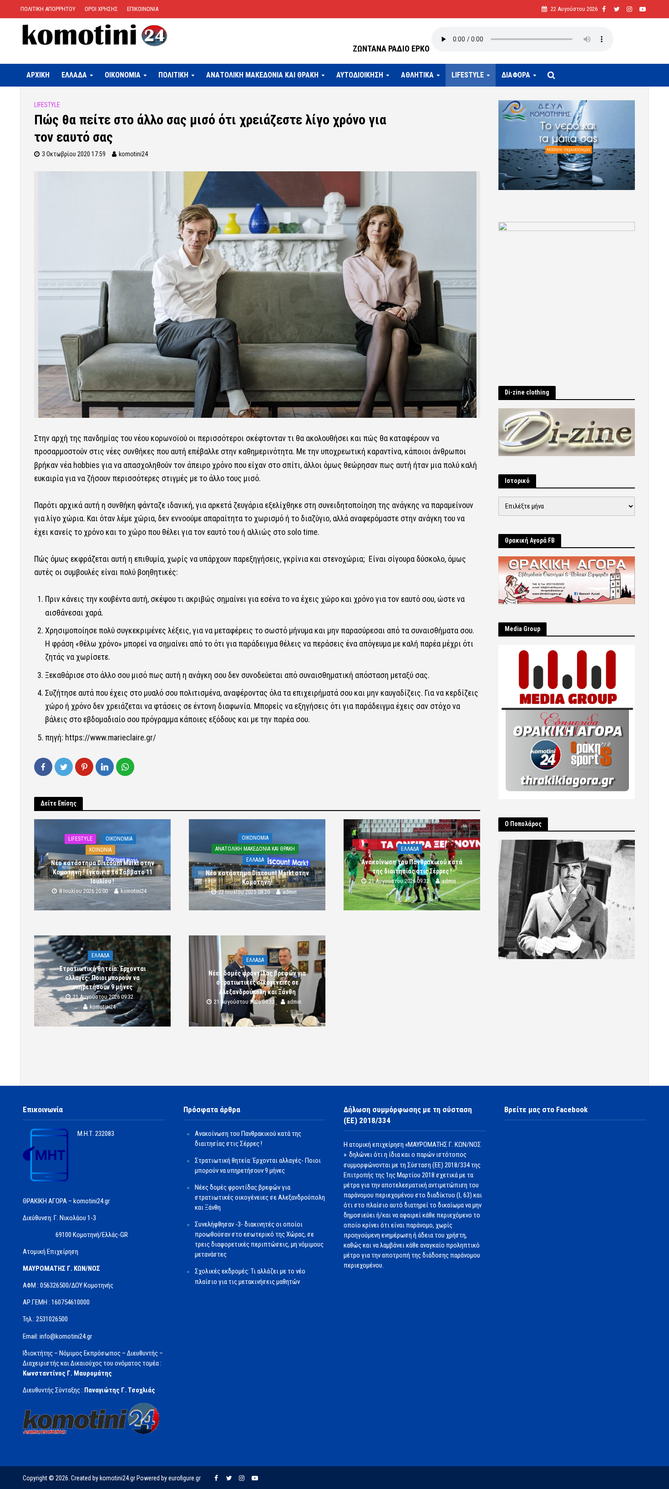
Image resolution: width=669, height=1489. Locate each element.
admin (290, 892)
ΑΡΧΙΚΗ (38, 75)
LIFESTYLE (467, 75)
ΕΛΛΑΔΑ (74, 75)
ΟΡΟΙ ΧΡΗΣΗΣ (101, 8)
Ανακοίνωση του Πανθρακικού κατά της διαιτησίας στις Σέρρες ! (411, 866)
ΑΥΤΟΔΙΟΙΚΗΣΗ (359, 75)
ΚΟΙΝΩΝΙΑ (100, 850)
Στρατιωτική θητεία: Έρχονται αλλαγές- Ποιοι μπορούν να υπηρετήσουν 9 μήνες (103, 978)
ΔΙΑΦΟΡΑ (516, 75)
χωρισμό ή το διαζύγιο (291, 518)
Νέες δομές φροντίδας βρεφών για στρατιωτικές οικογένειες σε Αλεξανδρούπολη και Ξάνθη (257, 982)
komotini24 (133, 154)
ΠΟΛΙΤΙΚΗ (173, 75)
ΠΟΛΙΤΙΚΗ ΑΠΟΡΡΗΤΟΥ (48, 8)
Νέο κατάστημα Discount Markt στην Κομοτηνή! (257, 877)
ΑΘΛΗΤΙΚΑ (417, 75)
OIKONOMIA (123, 75)
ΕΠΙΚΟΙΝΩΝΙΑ (142, 8)
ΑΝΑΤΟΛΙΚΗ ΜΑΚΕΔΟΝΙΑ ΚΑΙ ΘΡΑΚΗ (262, 75)
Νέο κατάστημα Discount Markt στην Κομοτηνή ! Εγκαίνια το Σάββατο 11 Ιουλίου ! (102, 872)
